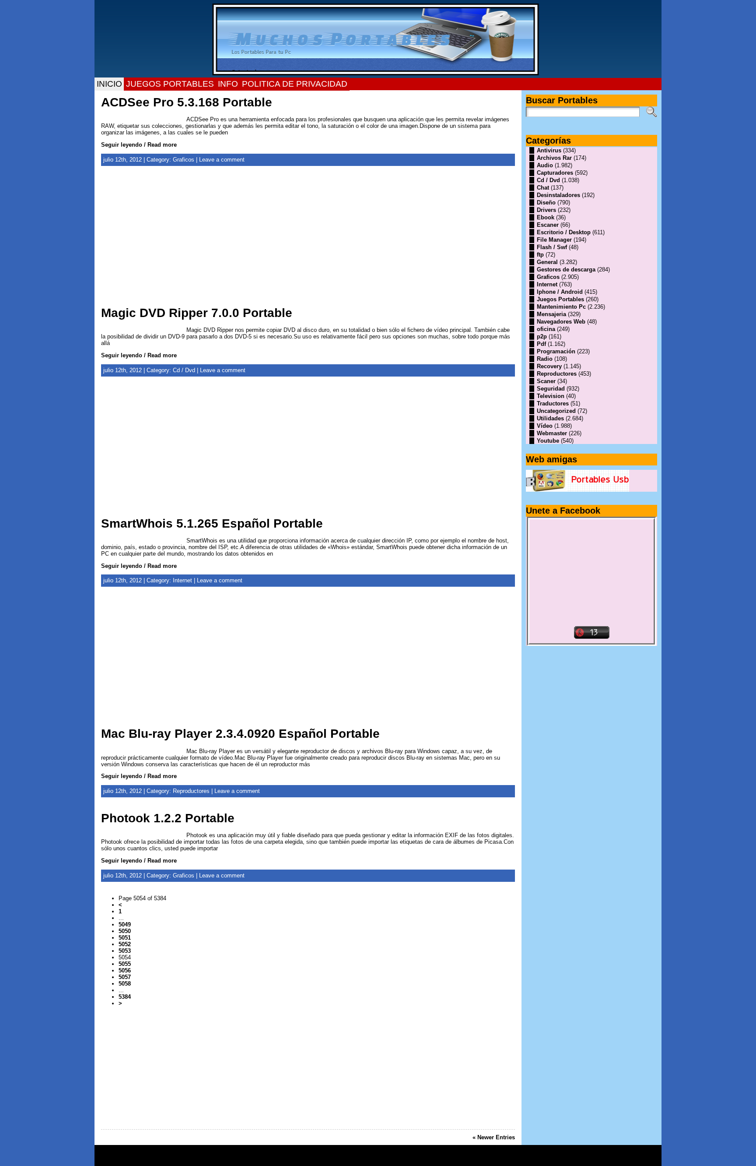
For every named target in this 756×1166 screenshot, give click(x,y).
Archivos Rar (554, 158)
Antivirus (549, 150)
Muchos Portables (374, 1152)
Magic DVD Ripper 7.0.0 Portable (196, 313)
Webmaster (552, 433)
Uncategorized (556, 411)
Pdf (541, 344)
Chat (543, 187)
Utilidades (550, 418)
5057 (125, 977)
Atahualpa (409, 1158)
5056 (125, 970)
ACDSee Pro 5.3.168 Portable (186, 102)
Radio (545, 359)
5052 (125, 944)
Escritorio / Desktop (564, 232)
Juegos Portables (560, 299)
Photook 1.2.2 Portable (167, 818)
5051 (125, 937)
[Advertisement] (308, 240)
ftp (540, 254)
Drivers (546, 210)
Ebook (545, 217)
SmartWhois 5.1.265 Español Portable (212, 523)
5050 (125, 931)
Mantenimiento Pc (561, 306)
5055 (125, 964)
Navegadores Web (561, 321)
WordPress (378, 1158)
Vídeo (545, 426)
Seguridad (551, 388)
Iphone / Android (560, 292)
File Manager (554, 239)
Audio (545, 165)
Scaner (546, 381)
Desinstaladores (558, 195)
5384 (125, 996)
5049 (125, 924)
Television (550, 396)
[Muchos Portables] (378, 39)
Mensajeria (551, 314)
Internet (182, 580)
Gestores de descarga (566, 269)
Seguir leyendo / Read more (139, 144)
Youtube (548, 440)
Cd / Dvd (184, 370)
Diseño (546, 202)
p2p (542, 336)
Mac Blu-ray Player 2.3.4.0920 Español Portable (240, 733)
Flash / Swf (552, 247)
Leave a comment (222, 159)
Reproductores (191, 791)
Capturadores (555, 172)
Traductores (553, 403)
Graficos (183, 159)
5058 (125, 983)
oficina (546, 329)
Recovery (549, 366)
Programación (556, 351)
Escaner (548, 225)
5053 (125, 951)
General (547, 262)
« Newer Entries (493, 1137)
